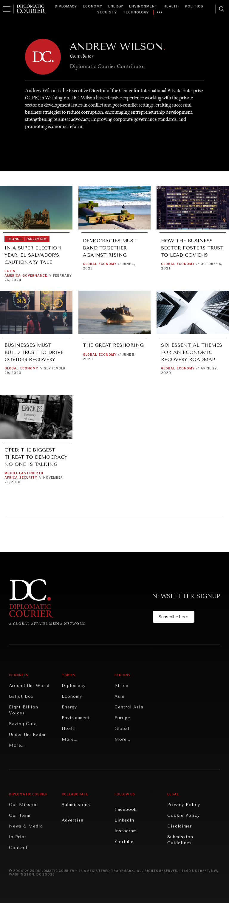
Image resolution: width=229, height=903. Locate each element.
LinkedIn (124, 820)
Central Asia (128, 707)
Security (107, 12)
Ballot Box (21, 696)
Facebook (125, 809)
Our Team (19, 815)
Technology (136, 12)
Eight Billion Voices (23, 710)
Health (171, 6)
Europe (122, 717)
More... (17, 745)
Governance (34, 275)
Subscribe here (173, 616)
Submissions (76, 804)
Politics (194, 6)
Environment (143, 6)
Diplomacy (66, 6)
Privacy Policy (183, 804)
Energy (115, 6)
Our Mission (23, 804)
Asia (119, 696)
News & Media (26, 826)
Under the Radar (27, 734)
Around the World (29, 685)
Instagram (125, 830)
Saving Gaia (23, 723)
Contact (18, 847)
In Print (18, 836)
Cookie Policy (183, 815)
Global (90, 264)
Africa (121, 685)
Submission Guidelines (180, 839)
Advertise (72, 820)
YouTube (124, 841)
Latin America (12, 273)
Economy (92, 6)
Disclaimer (179, 826)
